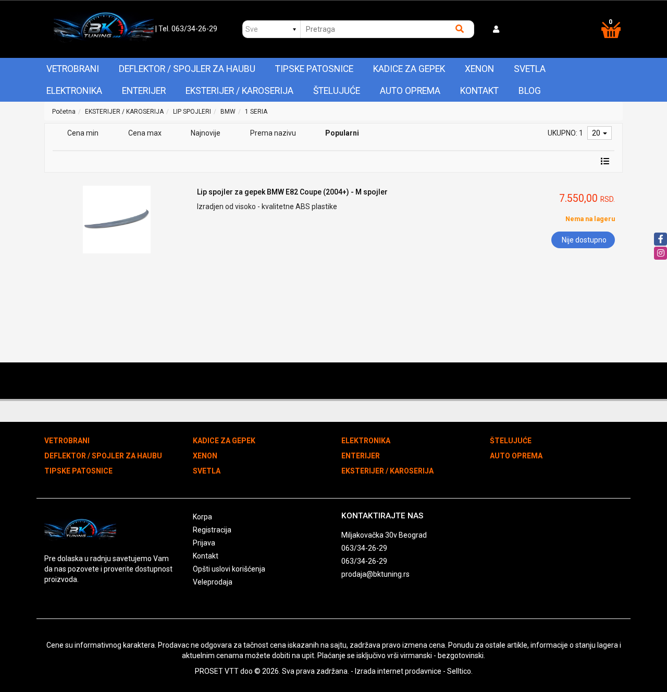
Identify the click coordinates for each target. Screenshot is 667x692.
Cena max (145, 133)
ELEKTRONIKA (74, 91)
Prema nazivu (273, 133)
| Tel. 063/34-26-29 (186, 29)
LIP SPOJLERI (192, 111)
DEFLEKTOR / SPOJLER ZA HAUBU (187, 69)
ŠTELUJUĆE (336, 91)
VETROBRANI (72, 69)
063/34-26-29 (364, 548)
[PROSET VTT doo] (103, 29)
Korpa (202, 517)
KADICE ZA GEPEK (409, 69)
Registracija (212, 530)
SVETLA (530, 69)
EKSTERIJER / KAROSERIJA (239, 91)
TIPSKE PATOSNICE (314, 69)
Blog (529, 91)
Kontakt (479, 91)
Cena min (82, 133)
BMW (228, 111)
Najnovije (205, 133)
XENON (479, 69)
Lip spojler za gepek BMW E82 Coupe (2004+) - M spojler (292, 192)
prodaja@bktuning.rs (375, 574)
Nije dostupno (584, 240)
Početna (64, 111)
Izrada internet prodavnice (398, 671)
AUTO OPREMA (410, 91)
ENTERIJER (144, 91)
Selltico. (460, 671)
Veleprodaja (212, 582)
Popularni (342, 133)
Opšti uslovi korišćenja (229, 569)
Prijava (204, 543)
